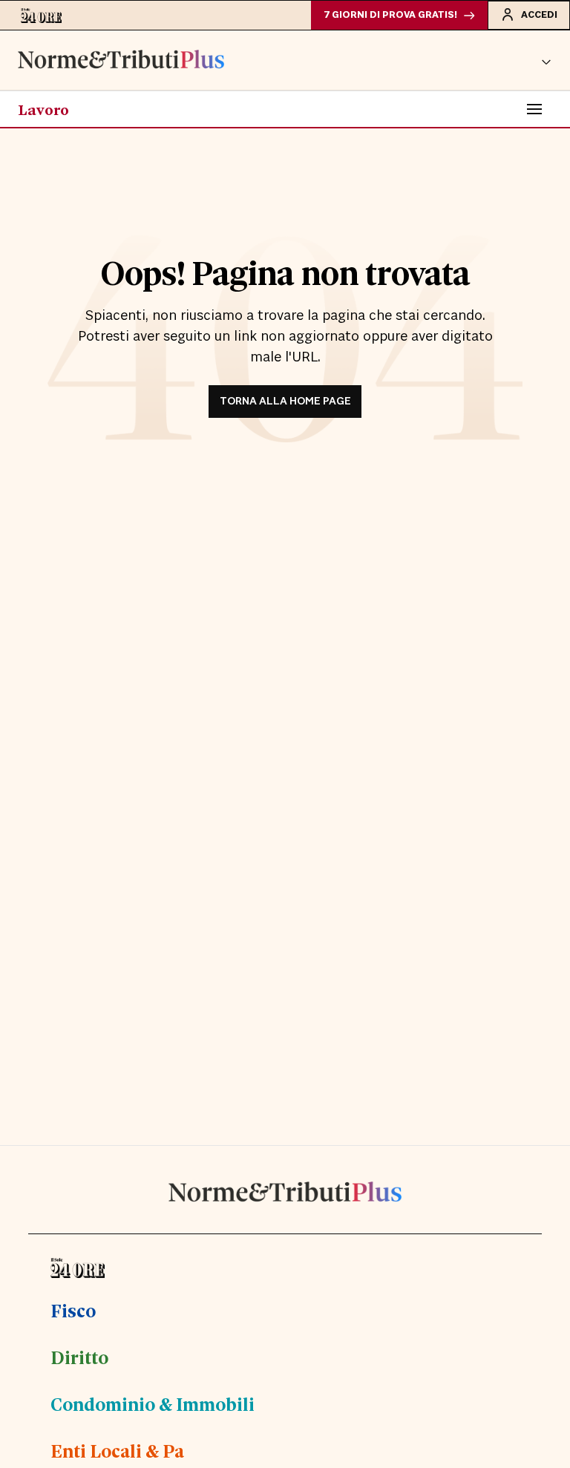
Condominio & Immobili (152, 1403)
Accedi (539, 15)
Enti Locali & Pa (117, 1450)
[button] (546, 60)
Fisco (73, 1310)
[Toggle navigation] (534, 109)
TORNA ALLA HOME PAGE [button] (285, 401)
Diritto (79, 1356)
